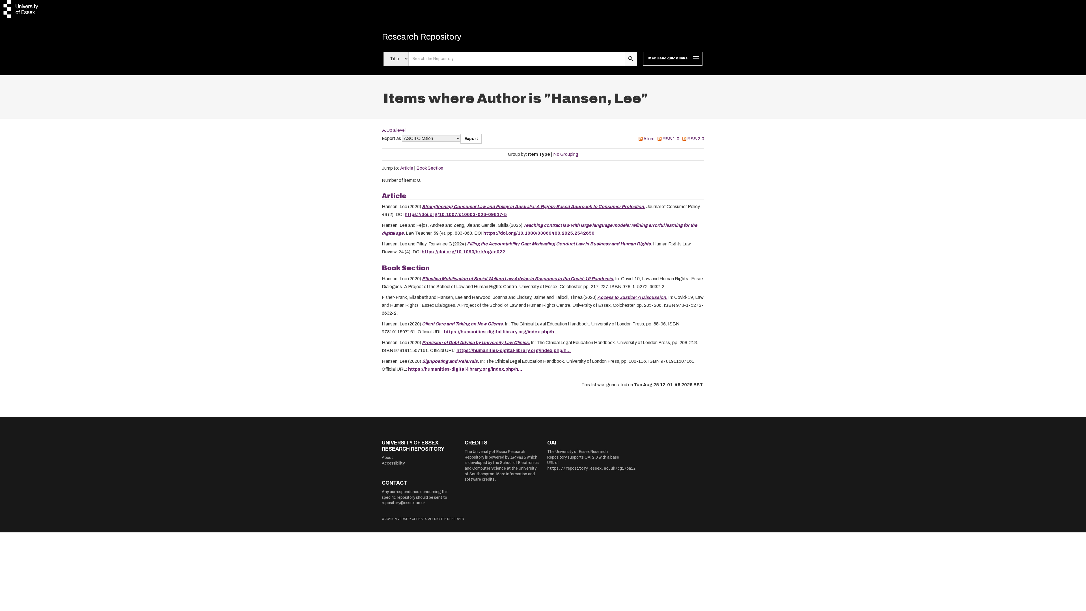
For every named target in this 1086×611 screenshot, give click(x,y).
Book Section (429, 168)
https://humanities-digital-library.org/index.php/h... (501, 331)
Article (406, 168)
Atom (648, 138)
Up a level (396, 130)
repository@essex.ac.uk (404, 503)
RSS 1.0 (670, 138)
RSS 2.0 (695, 138)
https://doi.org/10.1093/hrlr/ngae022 (463, 251)
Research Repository (421, 36)
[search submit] (631, 59)
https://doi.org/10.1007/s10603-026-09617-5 (456, 214)
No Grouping (565, 154)
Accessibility (393, 463)
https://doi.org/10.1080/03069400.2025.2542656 (538, 233)
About (387, 457)
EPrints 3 (518, 457)
